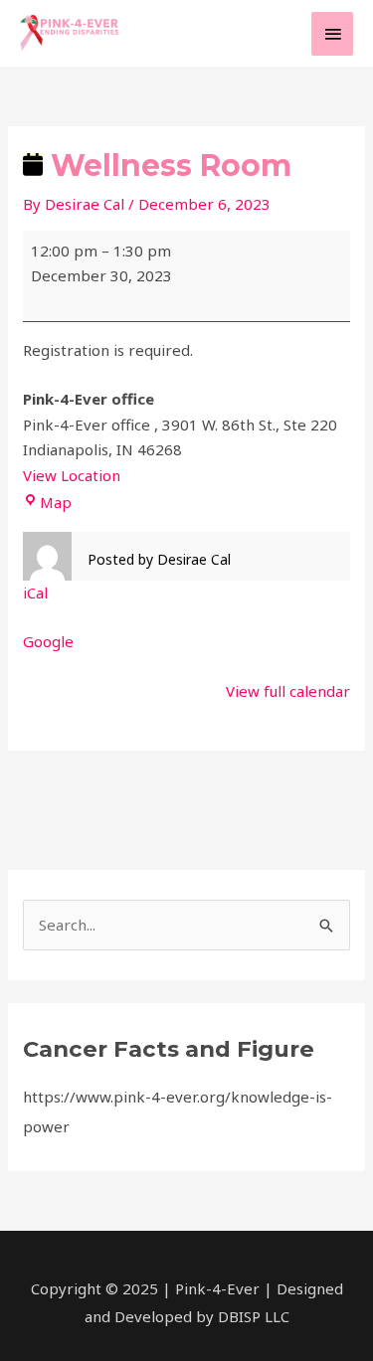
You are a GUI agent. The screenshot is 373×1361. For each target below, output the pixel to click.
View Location (71, 475)
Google (48, 641)
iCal (35, 592)
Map (56, 502)
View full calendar (288, 691)
